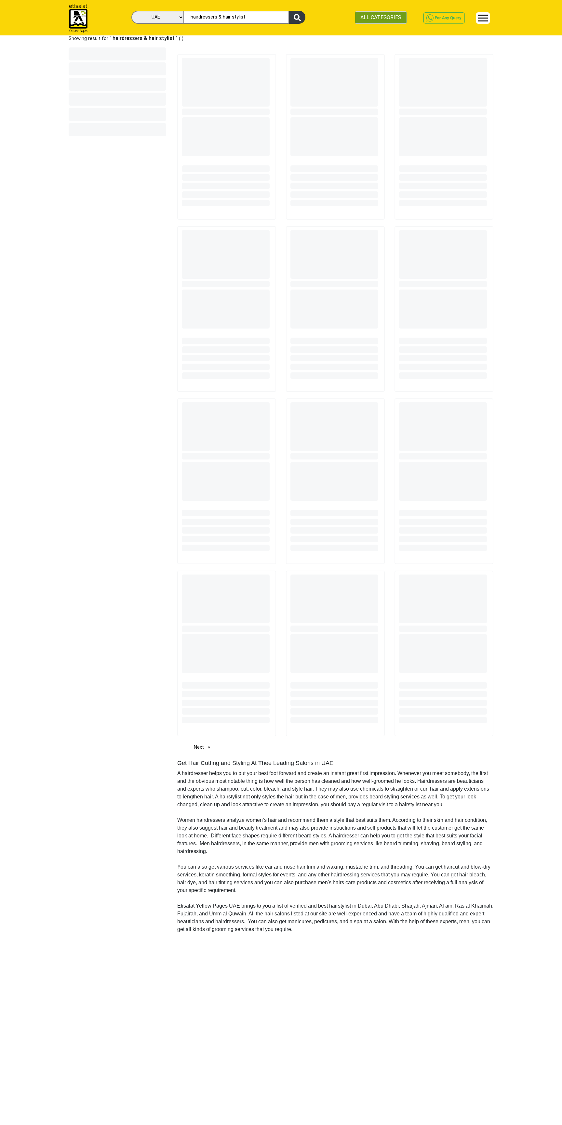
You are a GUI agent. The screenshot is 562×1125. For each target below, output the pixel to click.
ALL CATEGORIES (380, 17)
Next (203, 747)
